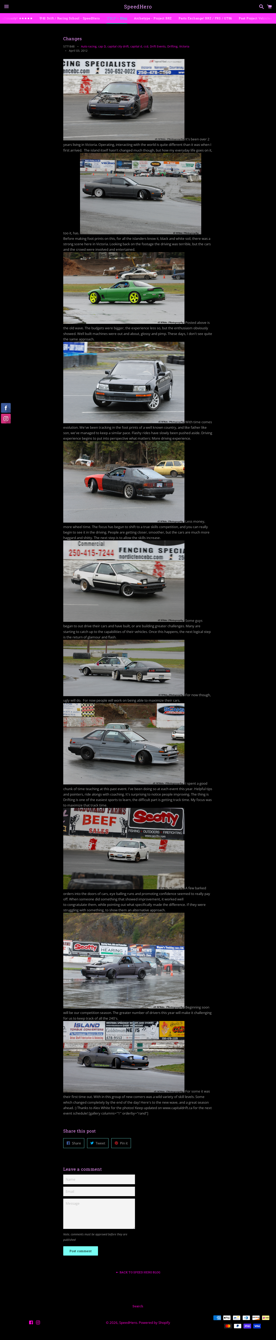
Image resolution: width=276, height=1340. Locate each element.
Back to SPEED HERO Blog (139, 1272)
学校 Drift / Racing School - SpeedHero (69, 18)
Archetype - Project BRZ (153, 18)
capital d (136, 46)
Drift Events (158, 46)
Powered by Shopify (154, 1322)
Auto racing (89, 46)
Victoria (184, 46)
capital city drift (118, 46)
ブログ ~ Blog (116, 18)
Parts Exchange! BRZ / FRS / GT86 (205, 18)
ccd (146, 46)
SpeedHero (138, 6)
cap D (102, 46)
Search (138, 1306)
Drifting (172, 46)
